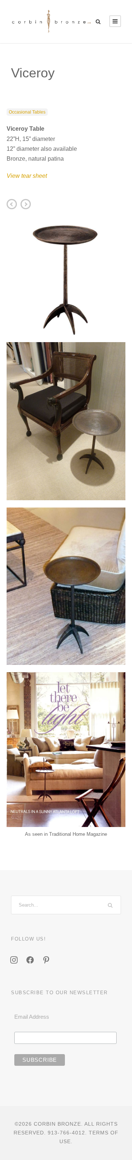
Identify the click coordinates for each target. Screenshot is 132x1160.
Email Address (31, 1017)
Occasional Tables (27, 112)
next (12, 204)
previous (26, 204)
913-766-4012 (66, 1133)
